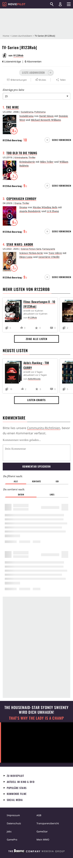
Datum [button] (21, 494)
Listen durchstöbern (22, 35)
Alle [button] (16, 481)
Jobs (9, 831)
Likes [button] (52, 494)
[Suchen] (52, 4)
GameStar (42, 831)
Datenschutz (14, 823)
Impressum (13, 815)
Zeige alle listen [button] (36, 339)
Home (6, 35)
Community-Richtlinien (43, 428)
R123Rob (18, 55)
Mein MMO (42, 839)
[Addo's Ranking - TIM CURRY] (14, 373)
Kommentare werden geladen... (22, 440)
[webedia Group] (36, 851)
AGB (38, 815)
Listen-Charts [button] (36, 400)
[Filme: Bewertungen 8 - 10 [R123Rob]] (14, 312)
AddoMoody (34, 378)
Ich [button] (57, 481)
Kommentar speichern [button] (36, 466)
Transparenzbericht (47, 823)
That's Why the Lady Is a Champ (36, 718)
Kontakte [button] (36, 481)
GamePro (12, 839)
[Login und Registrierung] (60, 4)
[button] (36, 72)
